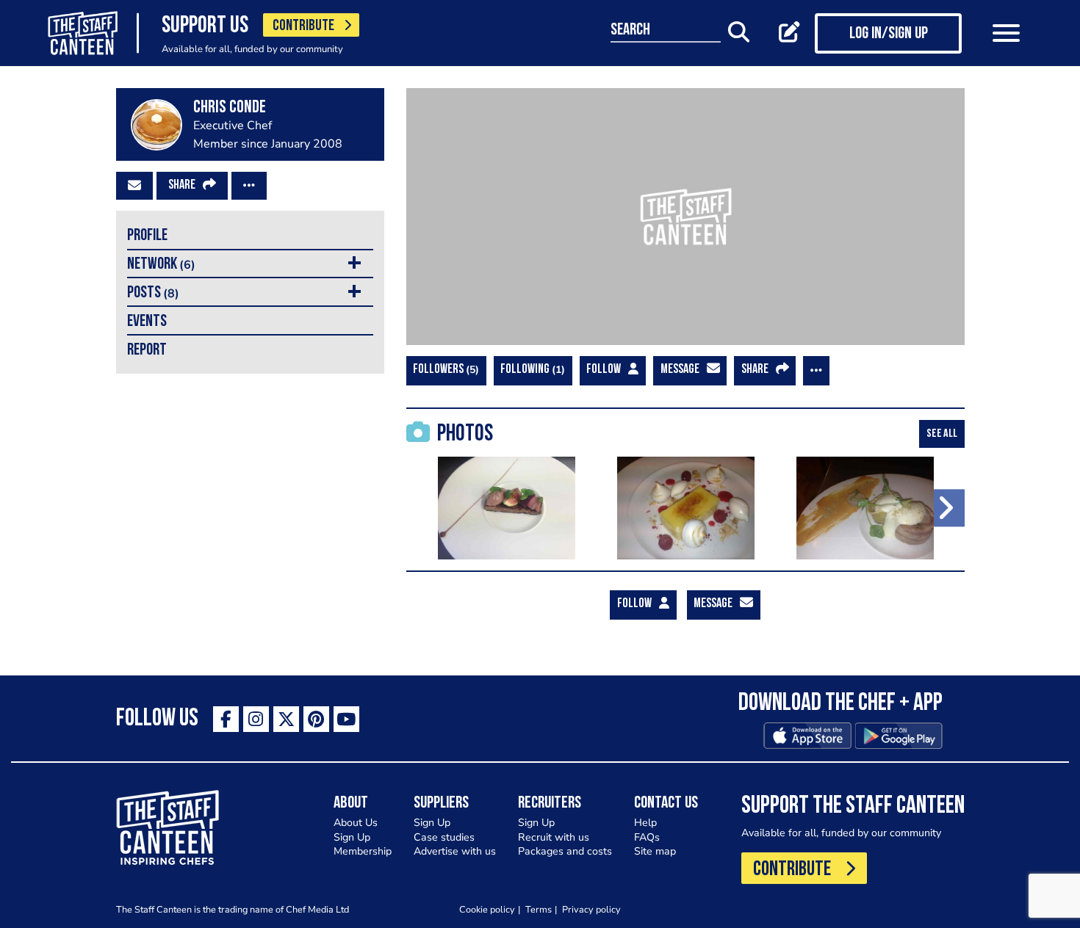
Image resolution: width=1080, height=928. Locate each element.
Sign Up (352, 837)
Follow (603, 370)
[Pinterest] (316, 719)
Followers (444, 370)
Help (645, 823)
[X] (286, 719)
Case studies (444, 837)
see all (941, 434)
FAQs (647, 837)
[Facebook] (226, 719)
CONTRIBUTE (303, 26)
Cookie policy (487, 909)
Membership (363, 851)
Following (530, 370)
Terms (538, 909)
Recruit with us (553, 837)
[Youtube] (346, 719)
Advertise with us (455, 851)
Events (147, 321)
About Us (356, 823)
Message (679, 370)
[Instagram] (256, 719)
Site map (655, 851)
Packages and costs (565, 851)
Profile (147, 236)
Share (181, 185)
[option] (507, 508)
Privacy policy (591, 909)
